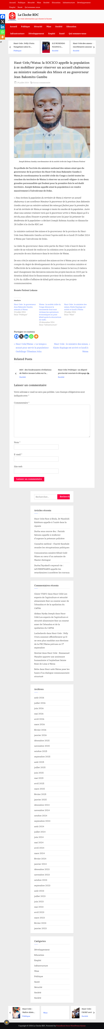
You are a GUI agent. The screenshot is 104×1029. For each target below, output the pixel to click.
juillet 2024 (40, 831)
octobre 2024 (40, 815)
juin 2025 (39, 772)
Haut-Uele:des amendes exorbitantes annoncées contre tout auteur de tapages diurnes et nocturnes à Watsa (54, 45)
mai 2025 (39, 778)
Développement (84, 2)
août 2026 (39, 697)
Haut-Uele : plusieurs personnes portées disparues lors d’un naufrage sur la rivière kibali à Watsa (83, 45)
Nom (17, 442)
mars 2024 (39, 853)
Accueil (12, 2)
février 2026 (40, 729)
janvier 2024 (40, 864)
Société (46, 2)
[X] (21, 336)
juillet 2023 (40, 896)
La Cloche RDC (28, 15)
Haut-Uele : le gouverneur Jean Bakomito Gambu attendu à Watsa (25, 307)
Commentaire (21, 402)
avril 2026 (39, 719)
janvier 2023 (40, 928)
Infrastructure (69, 2)
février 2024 (40, 858)
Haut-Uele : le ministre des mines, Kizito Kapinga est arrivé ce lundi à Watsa (75, 307)
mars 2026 (39, 724)
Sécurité (31, 2)
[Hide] (1, 42)
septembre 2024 (42, 821)
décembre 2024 (42, 805)
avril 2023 (39, 912)
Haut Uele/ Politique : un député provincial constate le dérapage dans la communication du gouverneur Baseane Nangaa (74, 372)
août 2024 (39, 826)
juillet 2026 (40, 703)
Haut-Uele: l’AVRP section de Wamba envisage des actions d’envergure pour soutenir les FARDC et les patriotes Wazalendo (58, 1010)
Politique (21, 2)
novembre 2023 (42, 874)
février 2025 (40, 794)
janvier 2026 (40, 735)
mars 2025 (39, 788)
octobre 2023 (40, 880)
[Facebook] (16, 336)
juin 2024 (39, 837)
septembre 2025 (42, 756)
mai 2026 (39, 713)
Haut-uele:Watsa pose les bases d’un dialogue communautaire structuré (52, 673)
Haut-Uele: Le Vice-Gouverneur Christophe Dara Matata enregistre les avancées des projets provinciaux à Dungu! (88, 1010)
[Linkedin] (26, 336)
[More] (36, 336)
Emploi (12, 7)
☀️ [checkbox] (6, 1022)
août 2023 (39, 890)
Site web (18, 466)
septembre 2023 (42, 885)
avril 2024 (39, 847)
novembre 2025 (42, 745)
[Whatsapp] (31, 336)
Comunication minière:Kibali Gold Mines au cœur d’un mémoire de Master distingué (50, 556)
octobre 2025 (40, 751)
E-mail (18, 454)
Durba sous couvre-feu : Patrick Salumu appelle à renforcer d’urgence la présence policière (49, 535)
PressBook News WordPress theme (71, 1026)
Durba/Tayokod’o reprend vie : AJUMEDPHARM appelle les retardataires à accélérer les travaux (52, 569)
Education (56, 2)
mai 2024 (39, 842)
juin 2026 (39, 708)
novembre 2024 (42, 810)
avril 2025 (39, 783)
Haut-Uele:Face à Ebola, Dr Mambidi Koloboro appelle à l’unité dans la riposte (51, 522)
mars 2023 (39, 917)
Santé (20, 7)
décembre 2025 (42, 740)
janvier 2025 (40, 799)
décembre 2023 (42, 869)
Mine (39, 2)
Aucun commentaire (41, 82)
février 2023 (40, 923)
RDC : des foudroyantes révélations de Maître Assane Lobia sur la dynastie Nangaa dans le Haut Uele (35, 372)
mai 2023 (39, 906)
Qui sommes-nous (32, 7)
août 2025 (39, 762)
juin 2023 (39, 901)
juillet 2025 (40, 767)
